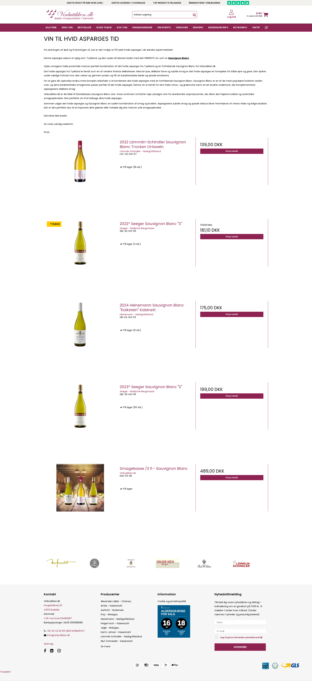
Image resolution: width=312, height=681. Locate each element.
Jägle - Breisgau (110, 627)
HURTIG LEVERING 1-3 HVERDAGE (128, 2)
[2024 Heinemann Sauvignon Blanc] (80, 337)
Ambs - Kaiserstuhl (111, 605)
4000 (47, 609)
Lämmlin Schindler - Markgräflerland (121, 636)
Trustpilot (5, 671)
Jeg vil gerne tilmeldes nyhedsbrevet (243, 637)
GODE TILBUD (104, 27)
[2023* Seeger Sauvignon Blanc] (80, 418)
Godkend (240, 647)
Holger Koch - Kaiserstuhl (115, 623)
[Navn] (240, 622)
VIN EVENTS (164, 27)
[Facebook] (45, 651)
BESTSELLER (84, 27)
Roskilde (55, 609)
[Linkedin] (51, 651)
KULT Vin (122, 27)
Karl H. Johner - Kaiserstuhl (116, 632)
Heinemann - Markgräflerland (117, 619)
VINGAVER (182, 27)
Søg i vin (67, 27)
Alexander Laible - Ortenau (116, 601)
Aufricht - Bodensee (112, 610)
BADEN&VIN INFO (218, 27)
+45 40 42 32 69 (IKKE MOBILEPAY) (65, 630)
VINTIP (256, 27)
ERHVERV (198, 27)
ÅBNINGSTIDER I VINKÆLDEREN (204, 2)
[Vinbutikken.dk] (70, 14)
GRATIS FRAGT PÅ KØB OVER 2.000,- (85, 2)
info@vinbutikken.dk (58, 635)
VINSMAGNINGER (142, 27)
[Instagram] (59, 651)
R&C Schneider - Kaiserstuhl (116, 641)
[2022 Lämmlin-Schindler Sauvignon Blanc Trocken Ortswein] (80, 173)
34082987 (58, 618)
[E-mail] (240, 631)
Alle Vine (51, 27)
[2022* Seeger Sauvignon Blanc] (80, 255)
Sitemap (48, 643)
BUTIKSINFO (240, 27)
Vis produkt (232, 151)
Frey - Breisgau (109, 614)
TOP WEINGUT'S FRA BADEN (167, 2)
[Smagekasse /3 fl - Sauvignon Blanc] (80, 500)
